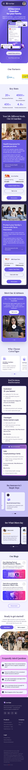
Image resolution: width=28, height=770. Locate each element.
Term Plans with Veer (14, 58)
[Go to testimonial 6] (17, 546)
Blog (20, 724)
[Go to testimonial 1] (10, 546)
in (8, 713)
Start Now (7, 627)
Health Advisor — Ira (8, 729)
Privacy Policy (7, 737)
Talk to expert (21, 627)
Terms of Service (7, 739)
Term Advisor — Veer (8, 726)
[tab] (12, 513)
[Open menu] (3, 3)
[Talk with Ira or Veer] (24, 3)
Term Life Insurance (8, 724)
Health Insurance (8, 722)
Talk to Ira (14, 191)
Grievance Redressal (8, 742)
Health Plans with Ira (14, 53)
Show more (14, 606)
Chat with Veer (14, 274)
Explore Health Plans (14, 185)
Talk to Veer (7, 312)
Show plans (14, 198)
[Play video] (7, 326)
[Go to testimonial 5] (16, 546)
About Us (21, 722)
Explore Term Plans (14, 269)
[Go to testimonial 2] (11, 546)
